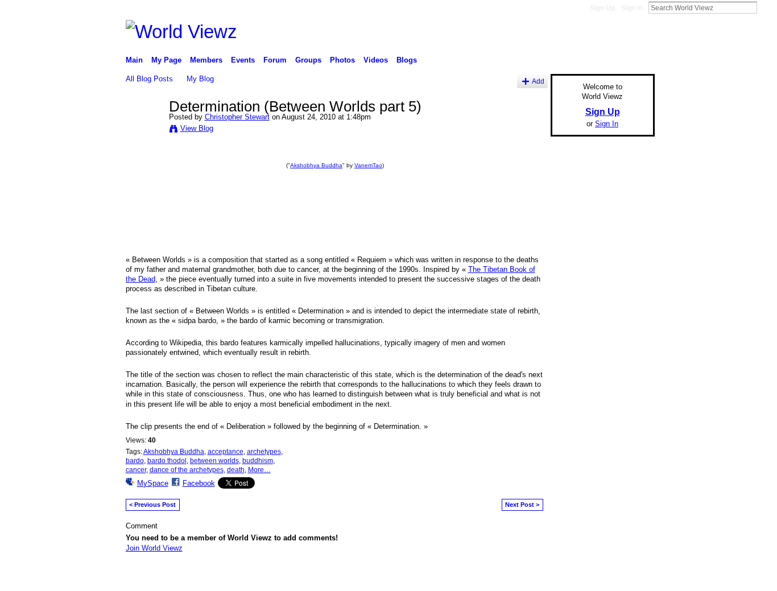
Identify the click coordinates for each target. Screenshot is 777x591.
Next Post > (522, 504)
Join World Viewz (154, 548)
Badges (526, 578)
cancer (136, 470)
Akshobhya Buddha (316, 165)
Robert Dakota (209, 578)
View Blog (196, 128)
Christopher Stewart (237, 117)
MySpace (152, 483)
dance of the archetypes (187, 470)
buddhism (257, 461)
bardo (135, 461)
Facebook (199, 483)
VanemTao (368, 165)
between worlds (214, 461)
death (236, 470)
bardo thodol (167, 461)
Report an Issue (570, 578)
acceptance (225, 452)
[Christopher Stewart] (144, 130)
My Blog (200, 79)
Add (538, 81)
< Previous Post (152, 504)
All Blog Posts (149, 79)
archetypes (264, 452)
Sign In (632, 8)
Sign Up (602, 8)
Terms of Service (629, 578)
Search (766, 7)
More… (259, 470)
